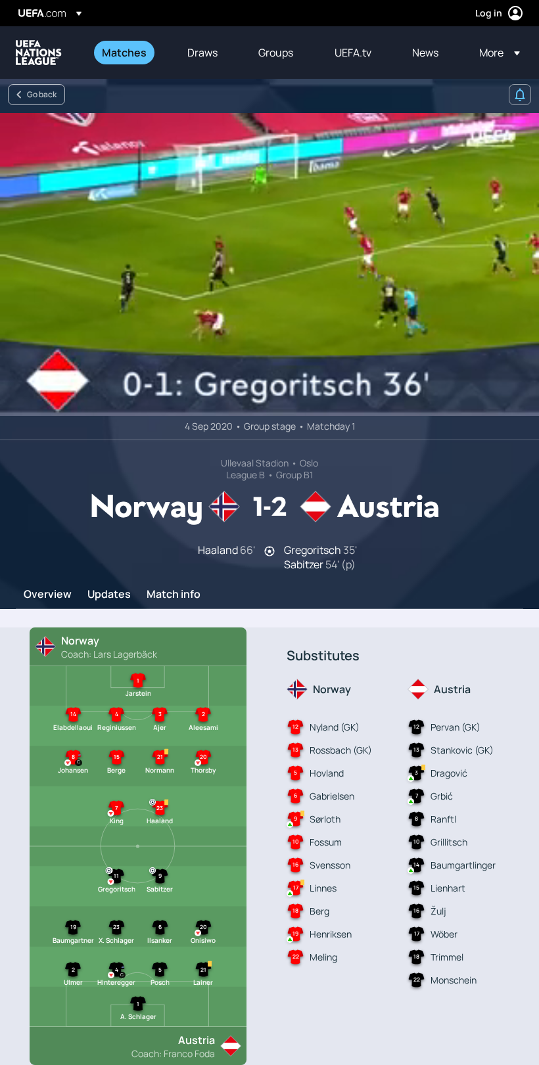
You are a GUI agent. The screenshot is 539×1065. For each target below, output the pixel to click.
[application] (269, 264)
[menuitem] (128, 52)
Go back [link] (42, 94)
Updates (109, 594)
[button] (496, 52)
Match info (173, 594)
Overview (48, 594)
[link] (124, 52)
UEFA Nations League (39, 52)
